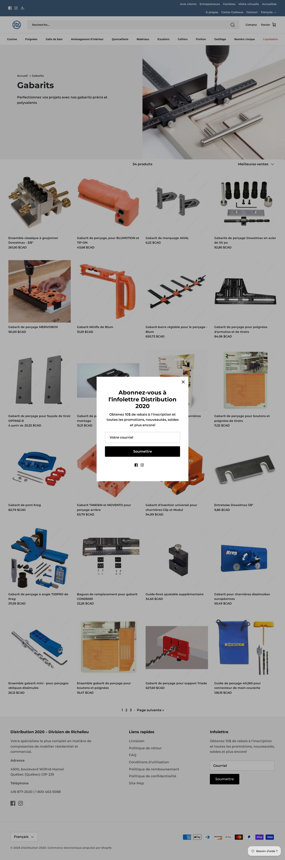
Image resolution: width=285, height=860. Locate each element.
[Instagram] (142, 465)
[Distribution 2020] (149, 465)
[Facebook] (136, 465)
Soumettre (142, 451)
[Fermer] (183, 382)
